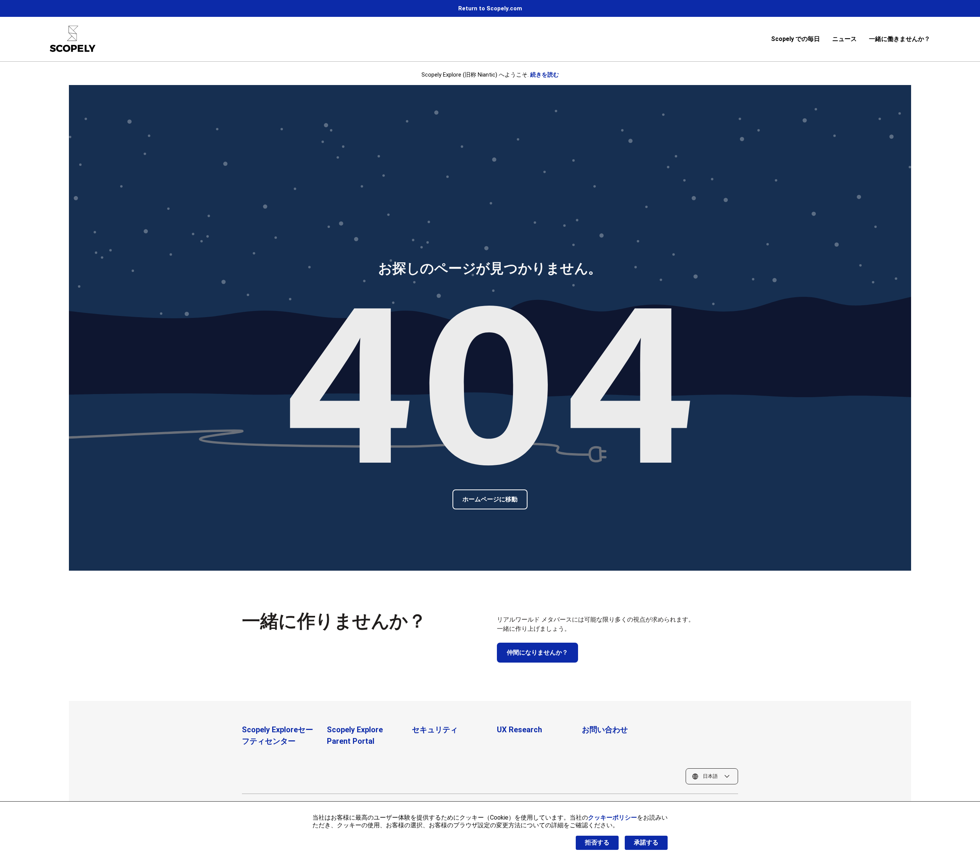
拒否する (597, 842)
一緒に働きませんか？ (899, 39)
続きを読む (544, 74)
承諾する (646, 842)
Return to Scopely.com (490, 8)
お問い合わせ (605, 729)
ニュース (844, 39)
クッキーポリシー (612, 817)
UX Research (519, 729)
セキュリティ (435, 729)
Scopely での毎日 (795, 39)
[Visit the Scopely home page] (73, 39)
